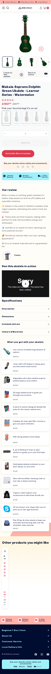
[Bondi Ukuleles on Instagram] (42, 654)
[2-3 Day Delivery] (36, 620)
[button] (8, 100)
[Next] (49, 61)
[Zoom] (41, 49)
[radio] (6, 118)
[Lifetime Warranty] (3, 620)
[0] (45, 8)
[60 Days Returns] (20, 620)
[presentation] (47, 118)
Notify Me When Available (18, 154)
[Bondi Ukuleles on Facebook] (36, 654)
